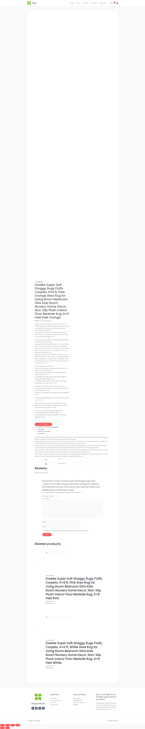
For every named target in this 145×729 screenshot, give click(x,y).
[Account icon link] (117, 3)
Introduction (53, 698)
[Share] (7, 725)
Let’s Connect (54, 704)
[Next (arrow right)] (7, 728)
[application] (80, 3)
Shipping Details (77, 700)
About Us (85, 3)
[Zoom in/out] (17, 725)
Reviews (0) (41, 433)
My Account (102, 3)
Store (78, 3)
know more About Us (56, 700)
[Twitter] (36, 708)
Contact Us (94, 3)
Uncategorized (39, 282)
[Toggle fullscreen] (12, 725)
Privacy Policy (77, 698)
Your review (46, 498)
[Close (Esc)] (2, 725)
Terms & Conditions (78, 702)
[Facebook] (33, 708)
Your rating (45, 496)
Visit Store (53, 702)
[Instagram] (40, 708)
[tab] (74, 429)
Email (44, 527)
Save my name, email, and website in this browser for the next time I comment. (66, 530)
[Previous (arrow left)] (2, 728)
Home (72, 3)
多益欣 (34, 3)
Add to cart (43, 424)
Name (44, 522)
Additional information (44, 431)
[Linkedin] (43, 708)
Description (41, 429)
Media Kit (75, 704)
